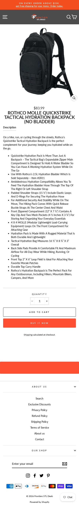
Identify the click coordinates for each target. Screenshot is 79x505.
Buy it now (39, 323)
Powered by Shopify (39, 502)
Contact (39, 439)
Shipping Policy (39, 421)
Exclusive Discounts (39, 404)
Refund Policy (39, 415)
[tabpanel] (39, 206)
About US (39, 386)
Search (39, 398)
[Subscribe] (64, 464)
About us (39, 433)
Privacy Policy (39, 410)
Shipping (28, 334)
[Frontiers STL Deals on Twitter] (42, 476)
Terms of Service (39, 427)
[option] (39, 5)
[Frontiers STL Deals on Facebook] (35, 476)
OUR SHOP (39, 450)
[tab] (9, 128)
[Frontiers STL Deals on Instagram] (28, 476)
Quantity (39, 294)
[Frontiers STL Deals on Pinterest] (48, 476)
